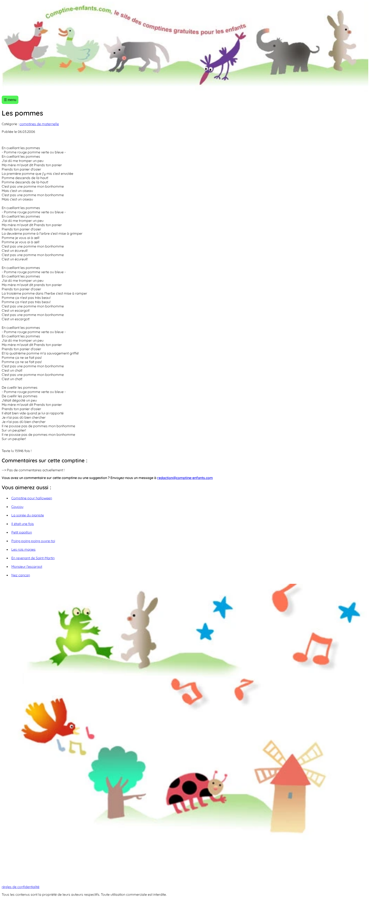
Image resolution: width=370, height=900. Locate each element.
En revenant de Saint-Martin (33, 558)
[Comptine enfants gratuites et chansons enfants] (185, 47)
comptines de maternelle (39, 124)
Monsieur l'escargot (26, 566)
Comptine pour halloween (31, 498)
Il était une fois (22, 524)
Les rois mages (23, 549)
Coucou (17, 506)
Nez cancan (20, 575)
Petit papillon (21, 532)
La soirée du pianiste (27, 515)
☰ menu (10, 100)
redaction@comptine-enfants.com (185, 478)
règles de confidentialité (20, 887)
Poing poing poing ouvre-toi (33, 541)
